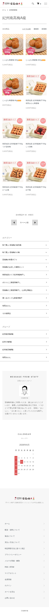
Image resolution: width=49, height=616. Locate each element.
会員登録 (8, 579)
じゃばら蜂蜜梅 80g (9, 100)
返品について (10, 536)
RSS (6, 567)
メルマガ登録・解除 (12, 560)
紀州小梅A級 (7, 342)
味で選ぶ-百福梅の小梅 (11, 252)
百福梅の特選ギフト (9, 259)
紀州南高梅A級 (13, 10)
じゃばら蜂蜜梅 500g (10, 60)
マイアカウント (10, 573)
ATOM (12, 567)
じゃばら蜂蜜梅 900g (34, 60)
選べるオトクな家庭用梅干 (12, 298)
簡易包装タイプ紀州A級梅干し (13, 274)
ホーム (4, 10)
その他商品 (6, 313)
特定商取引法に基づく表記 (15, 548)
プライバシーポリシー (13, 554)
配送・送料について (12, 530)
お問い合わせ (10, 598)
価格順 (36, 29)
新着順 (44, 29)
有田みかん (6, 305)
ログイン (8, 585)
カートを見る (10, 591)
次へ (35, 222)
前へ (14, 222)
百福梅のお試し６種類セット (13, 267)
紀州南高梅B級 (7, 349)
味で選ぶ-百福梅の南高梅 (11, 245)
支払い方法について (12, 542)
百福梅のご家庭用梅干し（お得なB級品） (17, 290)
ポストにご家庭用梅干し (11, 282)
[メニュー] (45, 3)
